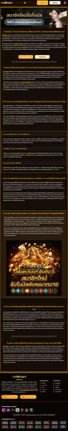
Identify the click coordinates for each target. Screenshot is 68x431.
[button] (24, 2)
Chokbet (19, 379)
